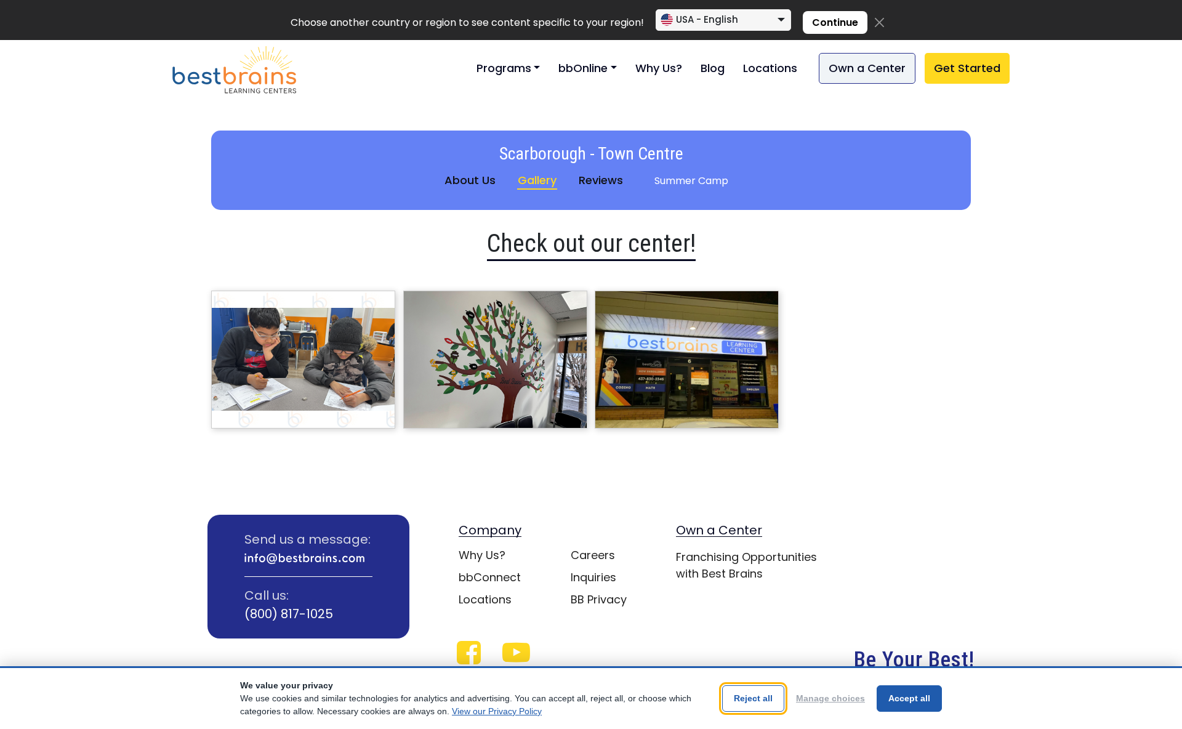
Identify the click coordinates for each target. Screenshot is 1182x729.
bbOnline (583, 68)
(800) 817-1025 (288, 613)
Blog (713, 68)
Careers (593, 555)
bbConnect (490, 577)
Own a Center (867, 68)
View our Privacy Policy (497, 711)
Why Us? (658, 68)
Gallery (537, 180)
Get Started (967, 68)
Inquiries (593, 577)
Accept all (909, 698)
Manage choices (830, 698)
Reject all (753, 698)
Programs (503, 68)
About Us (470, 180)
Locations (770, 68)
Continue (835, 22)
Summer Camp (691, 181)
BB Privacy (599, 599)
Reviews (601, 180)
